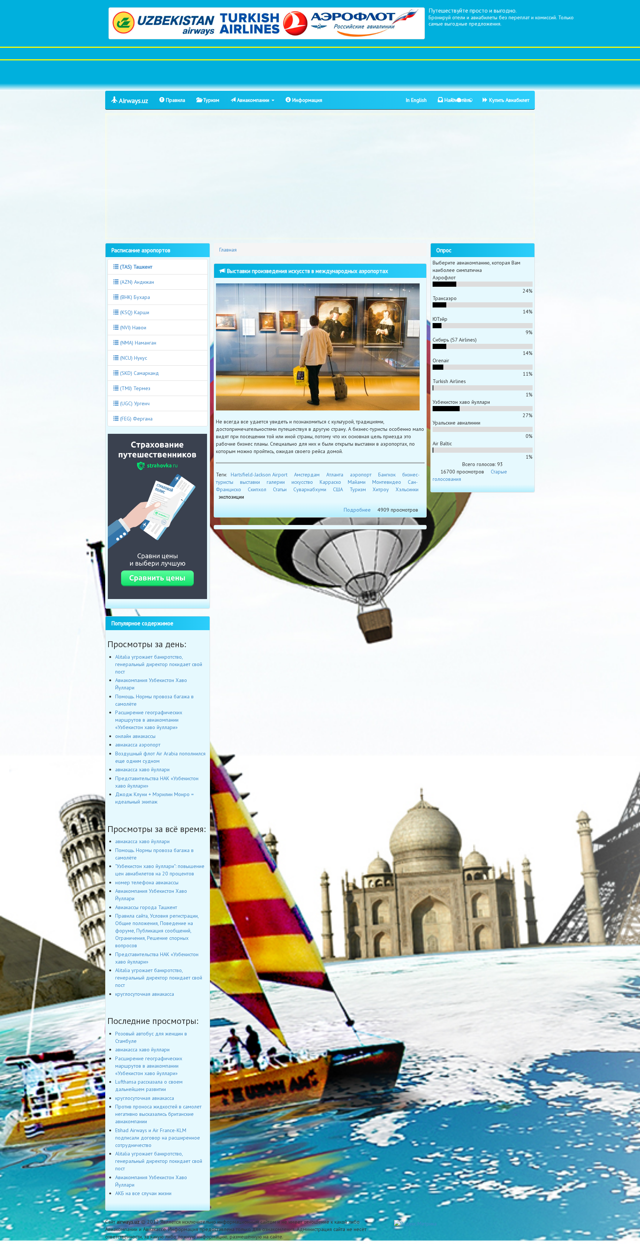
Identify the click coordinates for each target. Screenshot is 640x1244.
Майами (357, 482)
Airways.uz (132, 100)
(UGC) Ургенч (134, 403)
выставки (250, 482)
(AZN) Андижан (136, 282)
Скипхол (257, 489)
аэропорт (360, 474)
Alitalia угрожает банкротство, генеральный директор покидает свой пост (158, 664)
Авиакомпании (253, 100)
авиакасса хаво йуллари (142, 769)
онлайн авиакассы (135, 736)
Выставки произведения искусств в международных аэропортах (306, 271)
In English (416, 100)
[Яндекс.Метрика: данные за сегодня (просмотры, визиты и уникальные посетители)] (415, 1223)
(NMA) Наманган (137, 342)
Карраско (330, 482)
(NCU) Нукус (133, 358)
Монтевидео (386, 482)
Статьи (280, 489)
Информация (306, 100)
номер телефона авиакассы (147, 882)
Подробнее (357, 509)
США (338, 489)
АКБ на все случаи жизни (143, 1193)
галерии (276, 482)
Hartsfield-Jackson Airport (259, 474)
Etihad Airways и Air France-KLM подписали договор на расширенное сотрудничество (157, 1137)
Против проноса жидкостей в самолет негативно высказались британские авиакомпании (158, 1114)
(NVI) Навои (132, 327)
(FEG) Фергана (136, 418)
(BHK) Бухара (134, 297)
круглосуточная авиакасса (144, 994)
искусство (302, 482)
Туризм (210, 100)
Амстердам (307, 474)
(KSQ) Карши (134, 312)
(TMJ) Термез (134, 388)
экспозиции (231, 496)
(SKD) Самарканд (139, 373)
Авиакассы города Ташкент (146, 907)
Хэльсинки (407, 489)
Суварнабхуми (309, 489)
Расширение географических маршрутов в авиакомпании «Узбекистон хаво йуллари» (148, 720)
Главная (228, 249)
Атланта (334, 474)
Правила (174, 100)
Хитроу (381, 489)
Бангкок (387, 474)
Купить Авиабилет (508, 100)
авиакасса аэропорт (137, 744)
